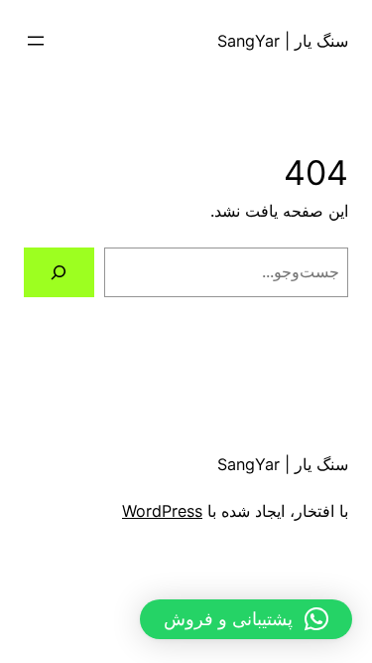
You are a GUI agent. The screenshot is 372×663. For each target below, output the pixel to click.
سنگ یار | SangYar (282, 41)
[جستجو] (59, 272)
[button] (246, 619)
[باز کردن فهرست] (36, 41)
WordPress (162, 511)
